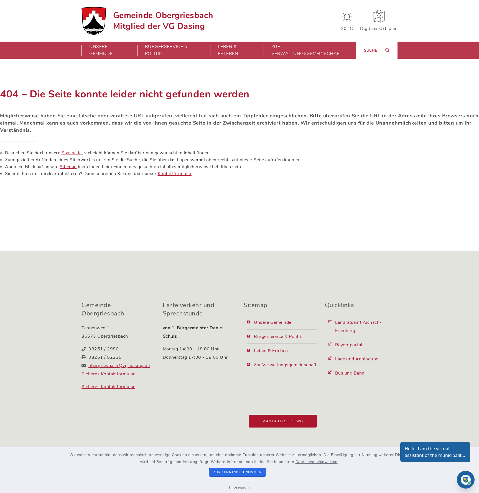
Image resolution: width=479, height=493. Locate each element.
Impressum (239, 487)
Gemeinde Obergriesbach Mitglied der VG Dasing (163, 21)
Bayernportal (348, 345)
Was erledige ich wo (283, 421)
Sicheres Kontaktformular (108, 374)
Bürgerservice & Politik (278, 336)
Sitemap (68, 167)
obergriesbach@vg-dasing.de (119, 366)
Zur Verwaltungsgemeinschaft (306, 50)
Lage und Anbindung (357, 359)
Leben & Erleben (271, 351)
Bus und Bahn (350, 373)
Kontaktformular (175, 174)
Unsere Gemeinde (272, 322)
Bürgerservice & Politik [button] (166, 50)
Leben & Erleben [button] (228, 50)
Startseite (72, 153)
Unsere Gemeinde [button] (101, 50)
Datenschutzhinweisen (316, 461)
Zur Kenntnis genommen (237, 472)
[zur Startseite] (93, 21)
